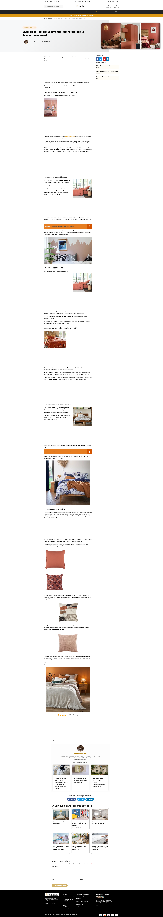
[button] (116, 12)
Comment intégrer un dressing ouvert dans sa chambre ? (79, 823)
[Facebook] (97, 59)
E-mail (82, 879)
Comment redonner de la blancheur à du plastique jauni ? (80, 780)
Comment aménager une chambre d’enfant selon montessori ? (79, 847)
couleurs (33, 27)
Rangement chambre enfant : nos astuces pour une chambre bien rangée (61, 847)
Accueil (45, 18)
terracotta (59, 740)
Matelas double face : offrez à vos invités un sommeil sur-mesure (100, 847)
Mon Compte (108, 7)
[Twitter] (100, 59)
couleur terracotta (70, 136)
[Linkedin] (107, 59)
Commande (116, 7)
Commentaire (55, 866)
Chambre (50, 18)
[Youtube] (104, 59)
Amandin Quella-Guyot (80, 753)
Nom (53, 879)
